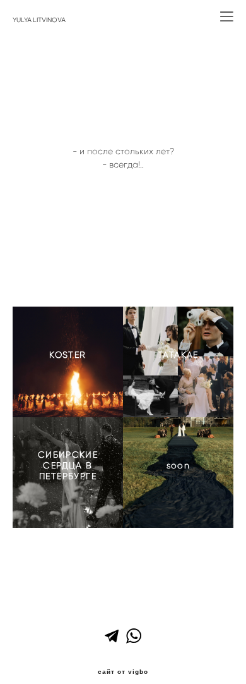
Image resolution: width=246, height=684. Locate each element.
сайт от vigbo (123, 672)
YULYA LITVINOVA (39, 20)
